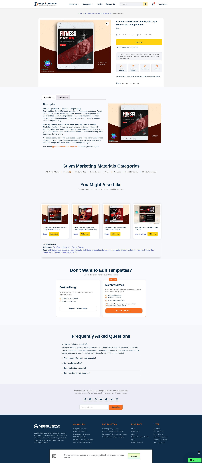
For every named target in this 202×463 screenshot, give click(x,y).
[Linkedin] (90, 399)
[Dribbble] (96, 399)
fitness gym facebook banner (132, 250)
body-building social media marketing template (101, 250)
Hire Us (99, 4)
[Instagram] (117, 399)
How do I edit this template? (75, 344)
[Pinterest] (106, 399)
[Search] (145, 4)
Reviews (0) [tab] (63, 97)
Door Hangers (95, 172)
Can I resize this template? (75, 368)
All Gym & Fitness (52, 172)
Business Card (80, 172)
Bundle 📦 (67, 172)
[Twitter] (112, 399)
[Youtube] (101, 399)
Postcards (117, 172)
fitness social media (68, 252)
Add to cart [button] (54, 234)
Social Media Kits (131, 172)
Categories (87, 4)
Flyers (107, 172)
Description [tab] (49, 97)
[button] (107, 24)
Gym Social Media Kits (104, 13)
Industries (73, 4)
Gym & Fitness (89, 13)
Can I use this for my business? (77, 373)
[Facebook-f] (85, 399)
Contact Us (110, 4)
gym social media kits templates (65, 147)
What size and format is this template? (80, 358)
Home (80, 13)
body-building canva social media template (65, 250)
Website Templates (149, 172)
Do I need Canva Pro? (73, 363)
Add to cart (139, 42)
